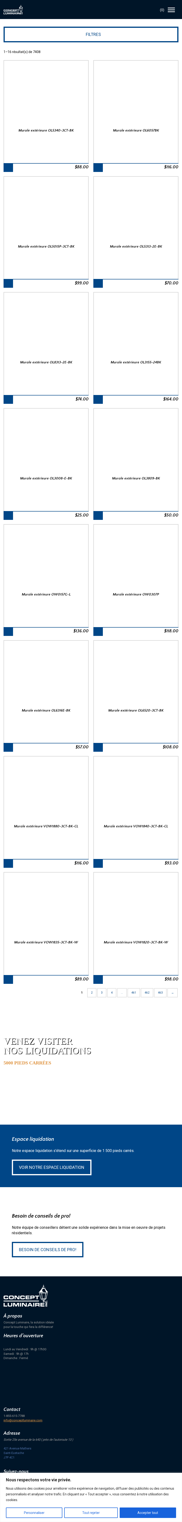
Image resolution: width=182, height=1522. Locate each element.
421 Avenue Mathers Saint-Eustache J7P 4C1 (17, 1453)
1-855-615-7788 (14, 1416)
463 (160, 992)
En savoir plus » (28, 1081)
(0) (162, 10)
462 (147, 992)
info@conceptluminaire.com (23, 1420)
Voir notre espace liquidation (51, 1167)
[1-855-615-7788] (150, 10)
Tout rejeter (91, 1513)
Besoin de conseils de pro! (47, 1249)
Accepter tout (147, 1513)
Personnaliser (34, 1513)
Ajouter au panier (8, 167)
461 (133, 992)
